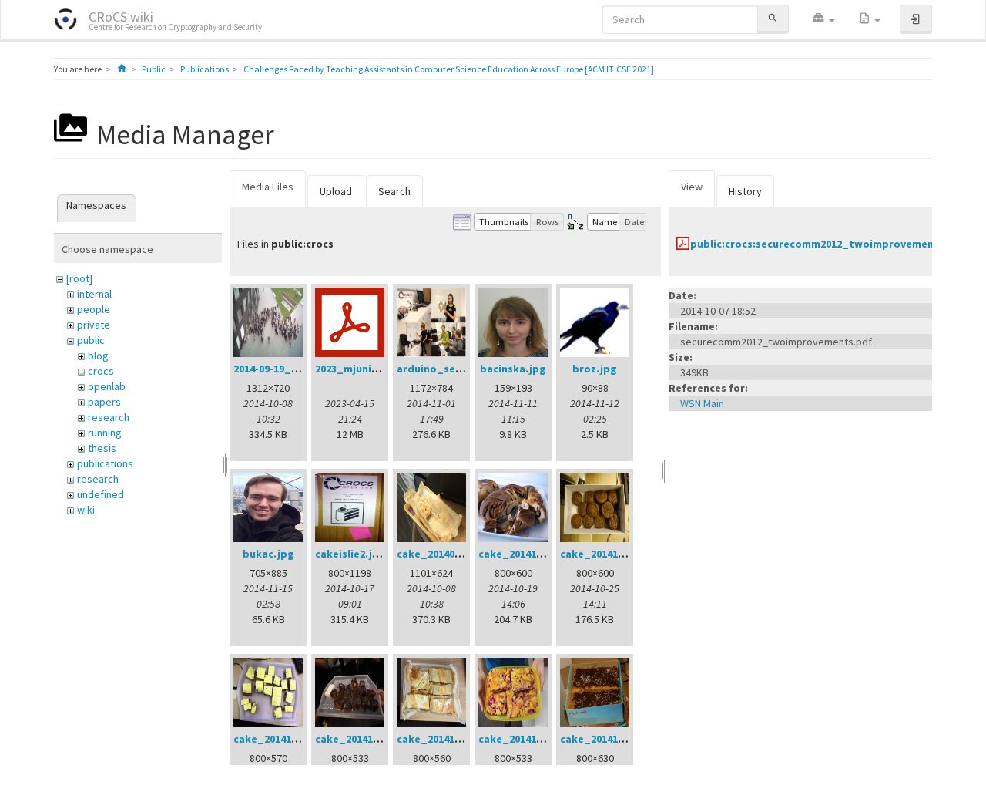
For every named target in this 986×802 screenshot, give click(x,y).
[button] (823, 19)
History (745, 191)
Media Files (267, 187)
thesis (102, 448)
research (108, 417)
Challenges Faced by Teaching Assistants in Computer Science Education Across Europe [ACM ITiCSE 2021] (448, 69)
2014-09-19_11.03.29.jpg (291, 369)
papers (104, 402)
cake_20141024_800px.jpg (625, 554)
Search (394, 191)
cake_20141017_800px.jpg (543, 554)
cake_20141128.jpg (607, 739)
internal (94, 294)
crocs (101, 371)
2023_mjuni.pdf (354, 369)
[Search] (772, 19)
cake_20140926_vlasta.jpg (463, 554)
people (93, 309)
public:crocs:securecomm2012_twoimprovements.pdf (828, 244)
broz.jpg (594, 369)
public (91, 340)
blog (98, 355)
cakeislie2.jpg (350, 554)
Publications (204, 69)
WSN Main (702, 403)
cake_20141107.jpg (362, 739)
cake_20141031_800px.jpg (298, 739)
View (692, 187)
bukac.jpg (268, 554)
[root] (79, 278)
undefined (100, 494)
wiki (86, 510)
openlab (107, 386)
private (93, 325)
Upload (336, 191)
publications (105, 463)
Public (154, 69)
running (105, 433)
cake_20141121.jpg (525, 739)
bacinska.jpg (513, 369)
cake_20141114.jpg (444, 739)
